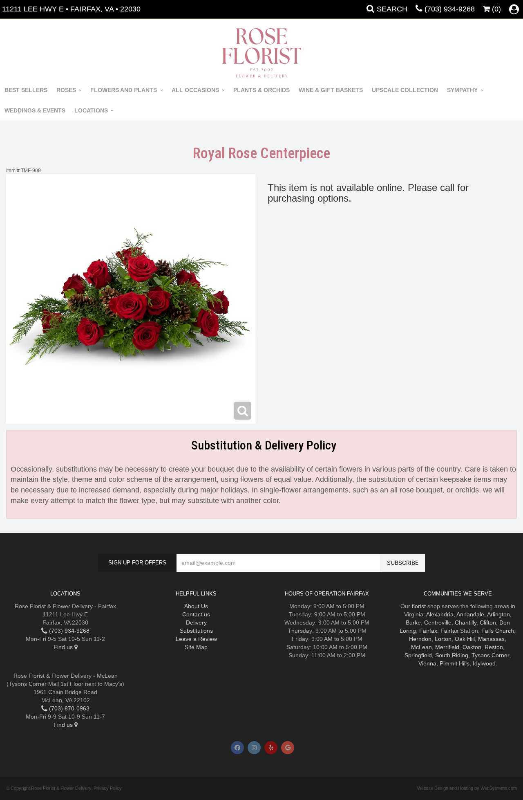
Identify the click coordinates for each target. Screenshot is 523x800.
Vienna (427, 663)
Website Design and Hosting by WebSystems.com (467, 788)
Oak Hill (465, 639)
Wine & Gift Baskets (331, 90)
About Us (196, 606)
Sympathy (462, 90)
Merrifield (447, 647)
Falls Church (497, 630)
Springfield (418, 655)
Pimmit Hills (454, 663)
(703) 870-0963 (68, 708)
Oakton (472, 647)
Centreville (437, 622)
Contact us (196, 614)
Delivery (196, 622)
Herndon (420, 639)
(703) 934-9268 (450, 9)
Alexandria (440, 614)
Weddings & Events (34, 110)
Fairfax (428, 630)
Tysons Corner (490, 655)
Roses (66, 90)
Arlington (498, 614)
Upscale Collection (405, 90)
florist (419, 606)
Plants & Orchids (261, 90)
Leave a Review (196, 639)
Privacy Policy (108, 788)
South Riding (451, 655)
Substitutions (196, 630)
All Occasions (195, 90)
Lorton (443, 639)
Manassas (491, 639)
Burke (413, 622)
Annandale (470, 614)
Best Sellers (25, 90)
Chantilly (465, 622)
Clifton (488, 622)
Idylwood (484, 663)
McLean (421, 647)
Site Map (196, 647)
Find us (64, 647)
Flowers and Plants (123, 90)
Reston (494, 647)
